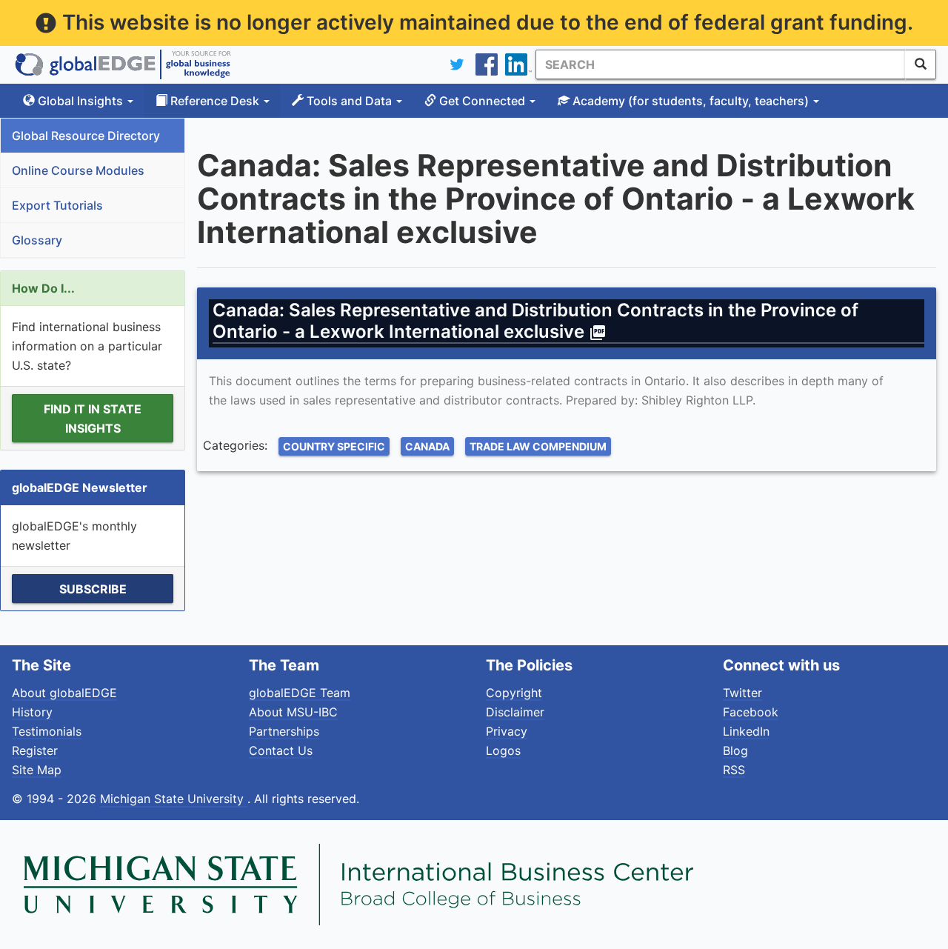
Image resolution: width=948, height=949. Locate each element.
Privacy (506, 731)
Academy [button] (689, 100)
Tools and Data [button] (349, 100)
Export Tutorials (57, 205)
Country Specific (334, 446)
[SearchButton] (920, 64)
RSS (734, 769)
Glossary (37, 240)
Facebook (750, 712)
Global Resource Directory (86, 135)
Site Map (36, 769)
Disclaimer (515, 712)
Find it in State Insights (92, 419)
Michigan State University (173, 798)
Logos (503, 750)
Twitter (742, 692)
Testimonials (46, 731)
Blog (735, 750)
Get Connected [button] (482, 100)
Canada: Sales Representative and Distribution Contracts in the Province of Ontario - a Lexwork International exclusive (535, 320)
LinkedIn (746, 731)
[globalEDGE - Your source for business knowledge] (123, 64)
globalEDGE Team (299, 692)
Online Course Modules (78, 170)
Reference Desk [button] (214, 100)
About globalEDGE (64, 692)
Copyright (514, 692)
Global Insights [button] (80, 100)
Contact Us (281, 750)
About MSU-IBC (293, 712)
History (32, 712)
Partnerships (284, 731)
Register (35, 750)
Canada (427, 446)
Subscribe (93, 589)
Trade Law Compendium (538, 446)
